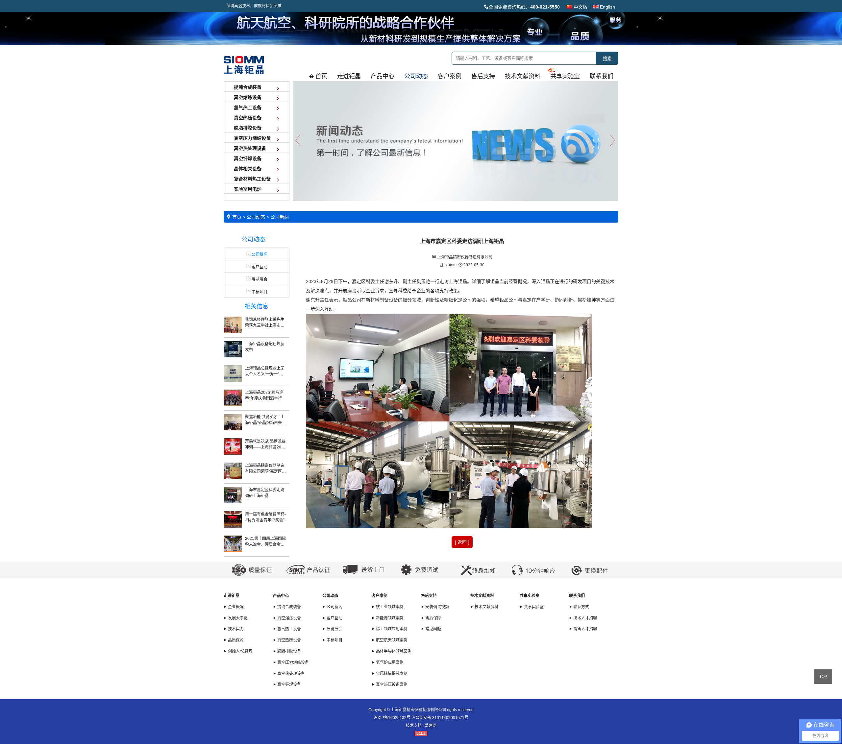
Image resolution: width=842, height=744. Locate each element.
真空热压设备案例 (391, 684)
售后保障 (432, 618)
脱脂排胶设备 (288, 651)
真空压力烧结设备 (292, 662)
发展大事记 (237, 618)
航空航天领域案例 (391, 640)
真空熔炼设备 (288, 618)
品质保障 (235, 640)
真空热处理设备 (290, 673)
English (607, 7)
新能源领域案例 (389, 618)
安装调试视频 (436, 607)
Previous (298, 140)
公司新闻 (334, 607)
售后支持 (429, 595)
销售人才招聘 (584, 629)
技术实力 (235, 629)
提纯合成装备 (288, 607)
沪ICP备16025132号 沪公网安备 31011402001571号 (421, 717)
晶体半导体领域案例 (393, 651)
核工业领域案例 (389, 607)
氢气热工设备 (288, 629)
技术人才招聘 (584, 618)
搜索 (607, 58)
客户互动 (259, 267)
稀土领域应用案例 (391, 629)
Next (613, 140)
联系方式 (580, 607)
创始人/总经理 (240, 651)
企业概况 (235, 607)
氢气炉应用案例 (389, 662)
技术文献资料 (482, 595)
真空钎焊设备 (288, 684)
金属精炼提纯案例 (391, 673)
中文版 (579, 7)
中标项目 (259, 292)
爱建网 (430, 725)
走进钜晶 (231, 595)
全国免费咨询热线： (524, 7)
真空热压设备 (288, 640)
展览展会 (259, 279)
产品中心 (281, 595)
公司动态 (330, 595)
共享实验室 (529, 595)
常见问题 (432, 629)
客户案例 (379, 595)
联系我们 (577, 595)
